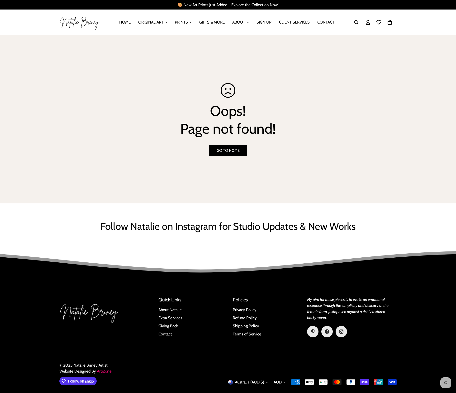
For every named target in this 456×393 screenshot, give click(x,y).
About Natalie (170, 309)
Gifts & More (212, 22)
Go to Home (228, 150)
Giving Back (168, 326)
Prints (181, 22)
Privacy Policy (244, 309)
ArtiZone (104, 371)
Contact (325, 22)
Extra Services (170, 317)
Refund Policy (245, 317)
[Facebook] (327, 331)
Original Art (150, 22)
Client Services (294, 22)
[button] (389, 22)
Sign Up (263, 22)
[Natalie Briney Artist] (79, 22)
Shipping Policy (246, 326)
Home (125, 22)
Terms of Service (247, 334)
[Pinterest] (312, 331)
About (238, 22)
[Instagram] (341, 331)
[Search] (356, 22)
